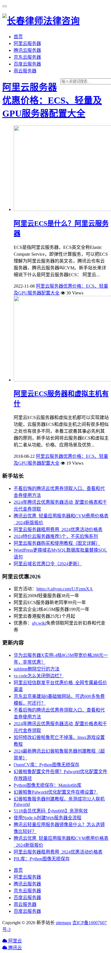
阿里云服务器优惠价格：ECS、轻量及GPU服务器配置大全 (52, 100)
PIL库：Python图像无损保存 (42, 858)
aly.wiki (39, 623)
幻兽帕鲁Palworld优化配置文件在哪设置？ (56, 792)
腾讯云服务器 (27, 50)
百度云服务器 (27, 64)
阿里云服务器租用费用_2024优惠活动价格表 (58, 529)
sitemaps (63, 922)
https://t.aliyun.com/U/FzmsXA (64, 588)
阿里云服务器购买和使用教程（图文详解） (57, 543)
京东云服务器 (27, 57)
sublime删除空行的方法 (36, 669)
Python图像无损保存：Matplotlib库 (47, 785)
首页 (18, 36)
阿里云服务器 (27, 43)
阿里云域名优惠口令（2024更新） (48, 563)
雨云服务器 (25, 70)
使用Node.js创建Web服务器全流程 (47, 817)
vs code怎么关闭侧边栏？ (39, 675)
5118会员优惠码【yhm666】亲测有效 (51, 810)
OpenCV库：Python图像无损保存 (46, 764)
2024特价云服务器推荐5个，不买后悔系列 (56, 536)
